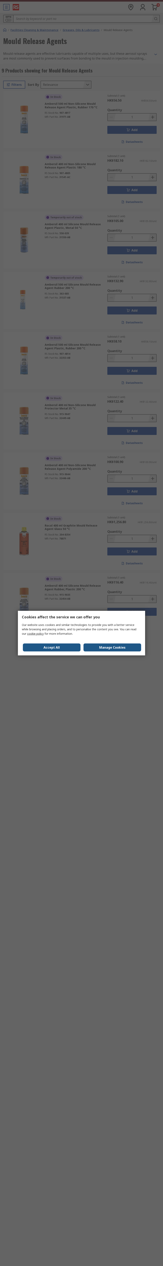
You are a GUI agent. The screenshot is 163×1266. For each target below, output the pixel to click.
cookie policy (35, 633)
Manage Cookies (112, 647)
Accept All (52, 647)
